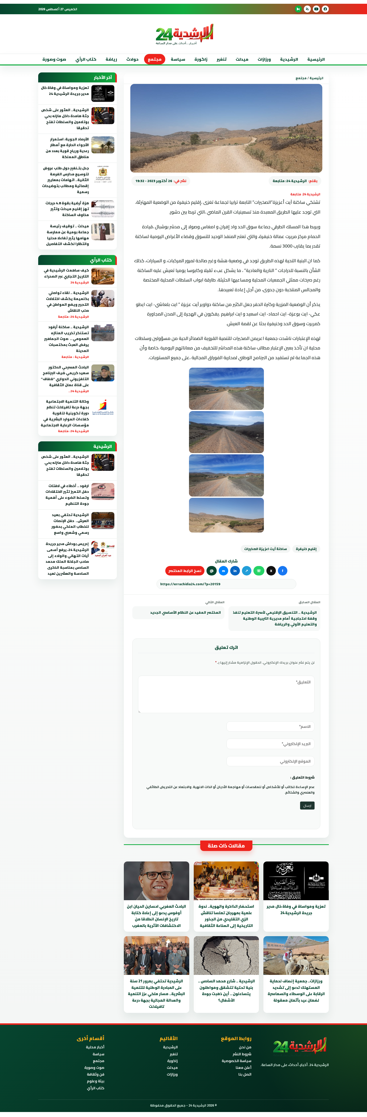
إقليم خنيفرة (306, 549)
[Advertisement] (334, 100)
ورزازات (264, 59)
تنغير (221, 59)
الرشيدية (289, 59)
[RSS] (307, 8)
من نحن (245, 1047)
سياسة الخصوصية (236, 1061)
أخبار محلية (95, 1047)
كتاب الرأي (85, 59)
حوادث (132, 59)
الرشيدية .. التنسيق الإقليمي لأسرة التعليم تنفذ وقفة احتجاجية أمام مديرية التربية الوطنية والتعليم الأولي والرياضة (275, 618)
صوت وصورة (54, 59)
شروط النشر (242, 1054)
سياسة (178, 59)
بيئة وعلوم (95, 1081)
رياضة (111, 59)
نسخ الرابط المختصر (185, 570)
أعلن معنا (243, 1067)
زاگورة (200, 59)
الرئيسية (316, 59)
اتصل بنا (244, 1074)
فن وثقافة (95, 1074)
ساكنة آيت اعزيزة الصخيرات (265, 549)
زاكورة (172, 1061)
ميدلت (242, 59)
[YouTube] (316, 8)
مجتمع (155, 59)
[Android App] (298, 8)
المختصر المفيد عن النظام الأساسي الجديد (185, 612)
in (235, 570)
